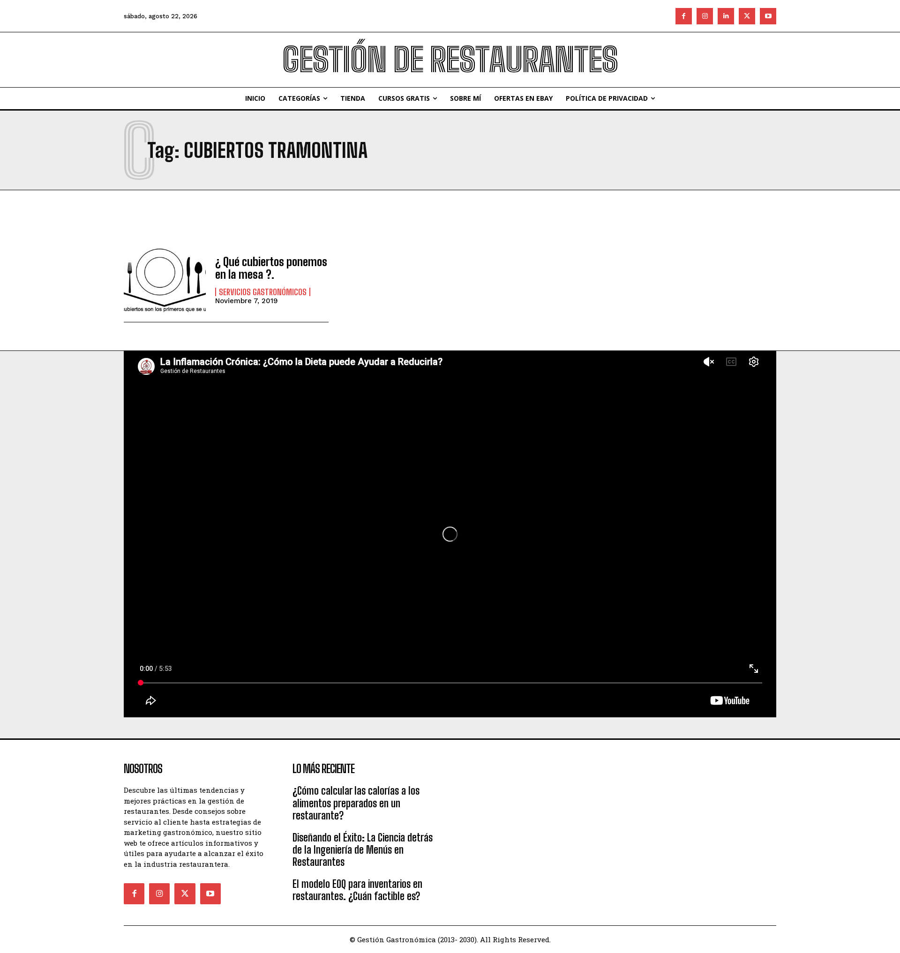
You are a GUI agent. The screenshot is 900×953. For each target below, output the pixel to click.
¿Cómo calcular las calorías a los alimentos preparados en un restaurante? (356, 803)
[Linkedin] (726, 16)
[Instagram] (705, 16)
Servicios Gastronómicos (263, 292)
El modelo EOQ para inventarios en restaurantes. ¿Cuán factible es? (357, 890)
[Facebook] (683, 16)
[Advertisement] (534, 817)
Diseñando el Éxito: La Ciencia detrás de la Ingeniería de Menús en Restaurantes (362, 850)
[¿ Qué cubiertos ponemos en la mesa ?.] (165, 280)
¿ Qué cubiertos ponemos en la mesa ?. (271, 268)
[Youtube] (768, 16)
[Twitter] (747, 16)
